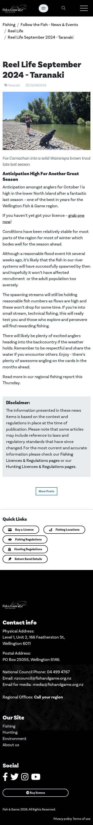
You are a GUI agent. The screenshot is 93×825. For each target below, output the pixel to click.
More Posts (46, 491)
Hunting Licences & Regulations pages (40, 466)
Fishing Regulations (28, 539)
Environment (14, 738)
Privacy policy (62, 819)
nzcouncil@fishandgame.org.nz (42, 678)
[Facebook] (5, 778)
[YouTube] (35, 778)
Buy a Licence (24, 530)
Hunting (10, 732)
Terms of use (81, 819)
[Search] (63, 8)
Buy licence (37, 793)
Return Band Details (28, 559)
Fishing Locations (68, 530)
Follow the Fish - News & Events (49, 24)
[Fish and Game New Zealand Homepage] (14, 8)
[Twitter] (14, 778)
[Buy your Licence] (43, 8)
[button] (83, 8)
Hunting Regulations (28, 549)
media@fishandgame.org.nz (58, 684)
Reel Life (15, 30)
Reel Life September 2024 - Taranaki (40, 37)
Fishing (9, 24)
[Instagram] (25, 778)
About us (11, 744)
